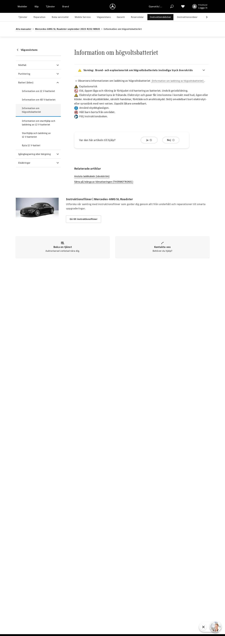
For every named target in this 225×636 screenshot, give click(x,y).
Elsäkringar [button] (24, 162)
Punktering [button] (24, 73)
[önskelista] (182, 6)
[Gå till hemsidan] (112, 6)
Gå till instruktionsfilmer (83, 219)
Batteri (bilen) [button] (25, 82)
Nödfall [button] (22, 65)
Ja (147, 140)
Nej (169, 140)
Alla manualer (23, 29)
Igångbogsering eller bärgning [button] (34, 154)
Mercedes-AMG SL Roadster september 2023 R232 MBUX (67, 29)
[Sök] (171, 6)
